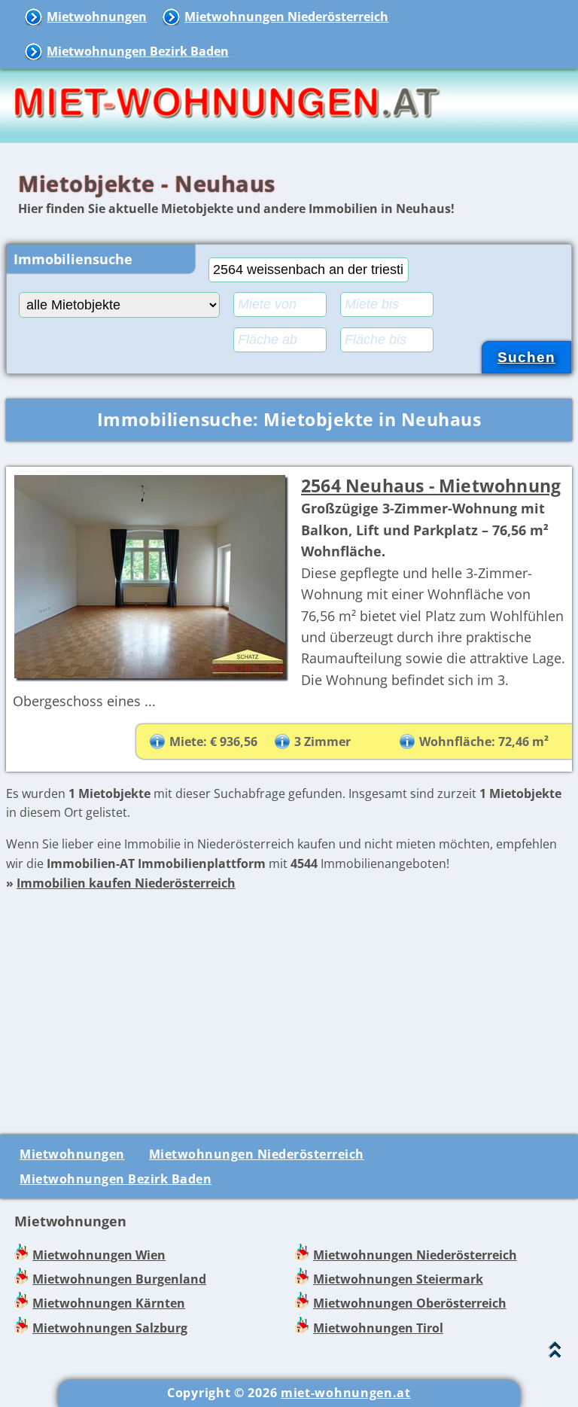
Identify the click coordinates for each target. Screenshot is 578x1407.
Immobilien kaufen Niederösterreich (126, 883)
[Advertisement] (289, 999)
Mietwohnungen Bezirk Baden (138, 51)
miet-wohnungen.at (346, 1392)
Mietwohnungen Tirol (378, 1328)
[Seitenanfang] (555, 1353)
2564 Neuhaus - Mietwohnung (431, 486)
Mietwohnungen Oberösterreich (410, 1303)
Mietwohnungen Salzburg (109, 1328)
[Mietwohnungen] (226, 132)
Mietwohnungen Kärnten (108, 1303)
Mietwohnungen (97, 16)
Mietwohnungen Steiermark (398, 1279)
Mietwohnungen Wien (99, 1255)
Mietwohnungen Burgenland (119, 1279)
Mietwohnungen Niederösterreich (286, 16)
